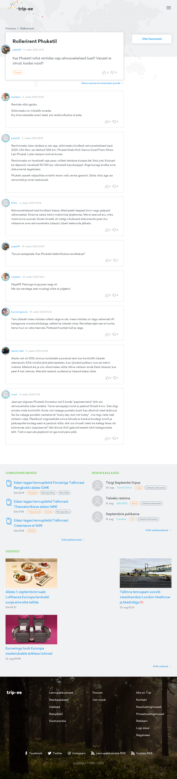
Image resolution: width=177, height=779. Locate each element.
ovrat (14, 394)
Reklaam (142, 721)
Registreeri (143, 735)
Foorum (11, 28)
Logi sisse (142, 728)
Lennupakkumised (61, 693)
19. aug (109, 519)
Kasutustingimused (148, 707)
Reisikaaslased (58, 700)
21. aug (109, 503)
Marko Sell (17, 351)
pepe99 (17, 49)
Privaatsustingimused (150, 714)
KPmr (14, 202)
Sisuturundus (57, 721)
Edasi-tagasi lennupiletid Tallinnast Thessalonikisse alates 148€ (41, 504)
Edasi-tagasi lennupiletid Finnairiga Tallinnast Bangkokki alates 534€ (49, 485)
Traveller (121, 519)
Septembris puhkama (122, 513)
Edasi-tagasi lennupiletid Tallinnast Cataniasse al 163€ (41, 523)
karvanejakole (19, 311)
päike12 (15, 138)
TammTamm (124, 487)
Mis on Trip (143, 693)
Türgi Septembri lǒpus (123, 482)
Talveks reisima (118, 498)
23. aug (110, 487)
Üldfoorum (27, 28)
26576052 (121, 503)
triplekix (16, 97)
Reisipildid (56, 714)
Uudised (54, 707)
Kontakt (141, 700)
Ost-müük (99, 700)
